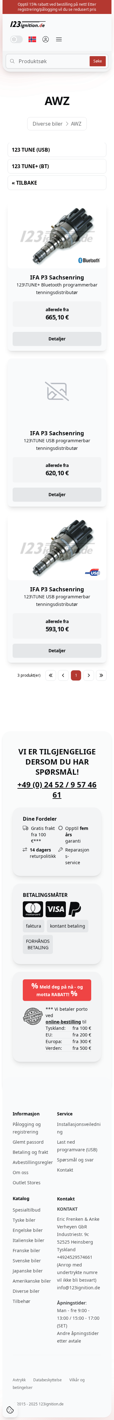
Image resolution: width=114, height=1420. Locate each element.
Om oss (20, 1172)
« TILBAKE (24, 182)
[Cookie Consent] (10, 1409)
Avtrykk (19, 1380)
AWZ (76, 123)
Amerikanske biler (32, 1281)
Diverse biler (48, 123)
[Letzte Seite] (101, 675)
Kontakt (65, 1170)
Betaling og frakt (30, 1152)
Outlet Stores (27, 1183)
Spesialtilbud (27, 1210)
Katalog (21, 1198)
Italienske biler (28, 1240)
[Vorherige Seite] (63, 675)
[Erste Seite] (51, 675)
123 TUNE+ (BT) (30, 166)
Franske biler (26, 1250)
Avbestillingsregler (33, 1162)
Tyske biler (24, 1220)
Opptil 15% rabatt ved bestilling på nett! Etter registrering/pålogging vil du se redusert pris (57, 7)
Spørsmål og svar (75, 1160)
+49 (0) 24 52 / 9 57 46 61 (57, 789)
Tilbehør (21, 1301)
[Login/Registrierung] (45, 39)
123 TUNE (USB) (31, 149)
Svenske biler (27, 1261)
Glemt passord (28, 1142)
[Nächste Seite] (89, 675)
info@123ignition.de (78, 1288)
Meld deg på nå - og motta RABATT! (57, 989)
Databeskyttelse (47, 1380)
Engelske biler (28, 1230)
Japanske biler (28, 1271)
